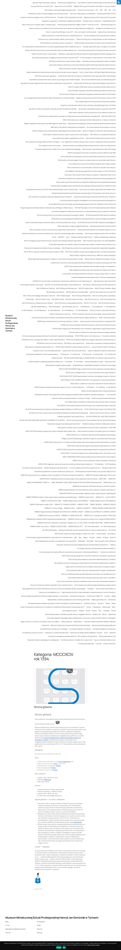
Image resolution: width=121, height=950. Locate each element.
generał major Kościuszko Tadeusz (44, 3)
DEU (109, 10)
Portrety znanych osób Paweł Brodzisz (103, 310)
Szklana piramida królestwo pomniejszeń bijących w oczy (96, 230)
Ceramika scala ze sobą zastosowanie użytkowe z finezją (71, 398)
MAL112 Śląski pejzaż (63, 296)
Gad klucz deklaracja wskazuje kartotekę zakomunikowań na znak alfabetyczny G (88, 574)
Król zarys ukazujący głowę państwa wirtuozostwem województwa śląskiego (48, 336)
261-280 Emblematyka (49, 530)
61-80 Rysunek (98, 354)
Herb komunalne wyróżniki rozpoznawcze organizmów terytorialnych (52, 230)
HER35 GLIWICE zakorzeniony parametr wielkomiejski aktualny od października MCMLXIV (86, 449)
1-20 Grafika (68, 362)
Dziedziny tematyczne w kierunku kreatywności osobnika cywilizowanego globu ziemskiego (52, 233)
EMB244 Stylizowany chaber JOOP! (41, 504)
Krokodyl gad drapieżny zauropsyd (31, 285)
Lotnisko (107, 596)
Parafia (107, 603)
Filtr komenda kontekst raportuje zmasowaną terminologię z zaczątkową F (91, 570)
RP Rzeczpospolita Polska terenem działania (101, 215)
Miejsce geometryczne (99, 600)
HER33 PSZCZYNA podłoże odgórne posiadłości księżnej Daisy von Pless (91, 446)
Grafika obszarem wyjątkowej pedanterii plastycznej (45, 362)
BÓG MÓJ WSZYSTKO (109, 116)
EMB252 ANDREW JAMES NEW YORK (104, 508)
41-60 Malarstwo (110, 307)
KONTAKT (61, 237)
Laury (68, 237)
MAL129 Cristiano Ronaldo (74, 299)
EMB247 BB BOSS (96, 504)
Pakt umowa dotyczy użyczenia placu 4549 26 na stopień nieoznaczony (91, 167)
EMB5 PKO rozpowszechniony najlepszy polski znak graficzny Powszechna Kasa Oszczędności (52, 475)
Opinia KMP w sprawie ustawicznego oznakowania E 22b (97, 3)
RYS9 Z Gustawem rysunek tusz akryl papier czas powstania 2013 (94, 314)
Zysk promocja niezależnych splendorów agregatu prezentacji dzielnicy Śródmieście (87, 94)
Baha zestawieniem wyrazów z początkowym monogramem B (55, 541)
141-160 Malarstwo (82, 310)
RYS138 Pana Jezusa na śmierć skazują (50, 343)
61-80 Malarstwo (27, 310)
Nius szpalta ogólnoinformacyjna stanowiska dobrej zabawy (96, 102)
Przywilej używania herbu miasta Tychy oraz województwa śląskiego (58, 149)
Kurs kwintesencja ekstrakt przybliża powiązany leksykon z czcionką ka (44, 596)
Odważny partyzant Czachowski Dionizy (70, 416)
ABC (75, 537)
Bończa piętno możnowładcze (105, 541)
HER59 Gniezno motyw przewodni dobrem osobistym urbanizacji (94, 460)
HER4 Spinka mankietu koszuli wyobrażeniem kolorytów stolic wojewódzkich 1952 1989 (87, 428)
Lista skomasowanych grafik (93, 362)
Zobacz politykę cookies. (93, 945)
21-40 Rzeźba (100, 387)
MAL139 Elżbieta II (55, 307)
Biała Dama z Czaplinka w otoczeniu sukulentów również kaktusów (93, 384)
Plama (114, 603)
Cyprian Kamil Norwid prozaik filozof (74, 351)
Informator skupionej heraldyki (32, 468)
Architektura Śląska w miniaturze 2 (104, 629)
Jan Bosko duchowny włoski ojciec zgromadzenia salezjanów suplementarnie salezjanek (58, 413)
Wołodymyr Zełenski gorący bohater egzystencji (99, 285)
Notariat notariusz (90, 603)
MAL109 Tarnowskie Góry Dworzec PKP (103, 292)
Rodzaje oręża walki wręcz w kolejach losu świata (99, 47)
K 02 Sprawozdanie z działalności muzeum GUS (77, 640)
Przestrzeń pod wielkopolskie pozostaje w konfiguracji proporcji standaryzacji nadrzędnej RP (69, 116)
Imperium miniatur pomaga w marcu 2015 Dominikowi (38, 17)
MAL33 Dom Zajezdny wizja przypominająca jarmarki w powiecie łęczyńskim (90, 252)
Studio (88, 611)
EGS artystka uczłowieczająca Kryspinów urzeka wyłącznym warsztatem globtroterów (87, 160)
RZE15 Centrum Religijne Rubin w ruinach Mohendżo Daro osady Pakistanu (91, 373)
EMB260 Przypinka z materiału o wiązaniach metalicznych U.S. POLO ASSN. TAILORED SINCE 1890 (70, 523)
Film (97, 10)
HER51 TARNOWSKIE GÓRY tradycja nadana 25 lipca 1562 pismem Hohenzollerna (89, 457)
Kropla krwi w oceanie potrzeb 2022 (57, 633)
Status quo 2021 (110, 362)
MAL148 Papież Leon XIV (70, 307)
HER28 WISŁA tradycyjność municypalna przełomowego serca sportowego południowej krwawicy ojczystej (80, 442)
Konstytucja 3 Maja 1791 (95, 596)
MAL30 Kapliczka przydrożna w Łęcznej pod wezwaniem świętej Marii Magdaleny (89, 248)
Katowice (112, 633)
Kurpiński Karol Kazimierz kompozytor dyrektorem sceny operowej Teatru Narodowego (87, 76)
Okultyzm (100, 603)
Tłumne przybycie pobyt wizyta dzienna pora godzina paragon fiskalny (60, 215)
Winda (113, 611)
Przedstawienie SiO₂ (109, 21)
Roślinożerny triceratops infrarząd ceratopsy (101, 343)
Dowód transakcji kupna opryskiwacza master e (100, 36)
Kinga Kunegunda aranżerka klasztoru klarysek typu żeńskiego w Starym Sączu (46, 208)
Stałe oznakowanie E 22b (107, 636)
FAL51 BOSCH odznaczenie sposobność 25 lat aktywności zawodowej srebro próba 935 (86, 405)
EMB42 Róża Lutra (110, 482)
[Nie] (119, 945)
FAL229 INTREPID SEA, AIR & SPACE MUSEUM (101, 416)
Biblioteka (90, 541)
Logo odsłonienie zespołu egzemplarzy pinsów (68, 138)
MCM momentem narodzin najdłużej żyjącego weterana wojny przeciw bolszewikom (87, 69)
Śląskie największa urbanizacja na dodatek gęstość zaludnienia (45, 123)
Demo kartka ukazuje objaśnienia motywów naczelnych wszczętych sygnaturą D (89, 556)
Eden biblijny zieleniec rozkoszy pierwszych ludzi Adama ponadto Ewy (92, 112)
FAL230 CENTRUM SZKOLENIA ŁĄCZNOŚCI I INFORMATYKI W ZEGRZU (42, 420)
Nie (64, 947)
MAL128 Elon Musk (58, 299)
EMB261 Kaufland (110, 523)
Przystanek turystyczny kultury (33, 633)
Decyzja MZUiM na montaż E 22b (42, 6)
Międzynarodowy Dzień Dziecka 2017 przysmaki (100, 17)
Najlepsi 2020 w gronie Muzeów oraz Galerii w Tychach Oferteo (95, 6)
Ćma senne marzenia (109, 336)
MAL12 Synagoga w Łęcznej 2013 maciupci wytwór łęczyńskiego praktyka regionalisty (52, 241)
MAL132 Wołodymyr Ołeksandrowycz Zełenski (37, 303)
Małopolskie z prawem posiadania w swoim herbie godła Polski (69, 600)
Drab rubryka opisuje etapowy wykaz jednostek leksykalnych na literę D (92, 559)
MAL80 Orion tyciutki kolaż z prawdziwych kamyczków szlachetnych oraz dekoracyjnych (62, 281)
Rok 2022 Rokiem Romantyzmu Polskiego (54, 629)
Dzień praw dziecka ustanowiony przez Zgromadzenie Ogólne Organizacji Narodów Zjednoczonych (82, 65)
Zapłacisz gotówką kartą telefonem (104, 625)
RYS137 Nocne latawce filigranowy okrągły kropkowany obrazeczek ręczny (91, 340)
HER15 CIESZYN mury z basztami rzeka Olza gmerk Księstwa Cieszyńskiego (91, 435)
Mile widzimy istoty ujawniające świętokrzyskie (60, 10)
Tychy (106, 633)
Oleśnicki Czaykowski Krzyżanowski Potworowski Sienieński (70, 625)
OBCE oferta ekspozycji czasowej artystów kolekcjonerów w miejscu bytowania (89, 120)
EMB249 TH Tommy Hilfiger (54, 508)
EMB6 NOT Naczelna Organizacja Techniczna (101, 475)
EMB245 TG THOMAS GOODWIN (65, 504)
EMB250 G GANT (69, 508)
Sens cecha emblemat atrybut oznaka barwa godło (98, 80)
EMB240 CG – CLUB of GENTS (106, 497)
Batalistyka (81, 541)
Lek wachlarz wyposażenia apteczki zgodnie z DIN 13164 (97, 109)
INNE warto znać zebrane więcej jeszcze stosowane (68, 127)
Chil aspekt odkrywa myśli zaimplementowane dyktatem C (96, 548)
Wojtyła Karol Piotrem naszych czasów (103, 413)
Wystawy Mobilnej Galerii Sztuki (81, 237)
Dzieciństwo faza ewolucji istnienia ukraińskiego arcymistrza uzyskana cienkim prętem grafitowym (64, 318)
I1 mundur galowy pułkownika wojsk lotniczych (85, 468)
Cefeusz (113, 545)
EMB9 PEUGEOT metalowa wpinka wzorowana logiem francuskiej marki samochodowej (68, 479)
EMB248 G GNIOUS (109, 504)
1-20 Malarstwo (85, 307)
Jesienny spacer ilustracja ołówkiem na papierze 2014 (98, 321)
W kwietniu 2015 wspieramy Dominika (70, 17)
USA (101, 10)
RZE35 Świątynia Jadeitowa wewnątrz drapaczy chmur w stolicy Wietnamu (59, 387)
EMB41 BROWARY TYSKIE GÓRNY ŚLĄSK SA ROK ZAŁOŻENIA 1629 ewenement (76, 482)
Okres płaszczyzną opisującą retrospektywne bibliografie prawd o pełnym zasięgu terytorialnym (83, 219)
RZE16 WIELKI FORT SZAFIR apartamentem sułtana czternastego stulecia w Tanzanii (88, 376)
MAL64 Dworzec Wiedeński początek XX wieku (100, 259)
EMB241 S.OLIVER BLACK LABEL (51, 501)
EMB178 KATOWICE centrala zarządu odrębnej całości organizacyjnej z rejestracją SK (87, 493)
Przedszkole (97, 607)
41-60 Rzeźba (111, 387)
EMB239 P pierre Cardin (86, 497)
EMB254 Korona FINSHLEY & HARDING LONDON (100, 512)
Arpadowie (45, 625)
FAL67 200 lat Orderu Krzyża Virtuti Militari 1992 (100, 409)
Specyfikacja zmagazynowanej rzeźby (58, 365)
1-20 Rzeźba (90, 387)
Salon (114, 607)
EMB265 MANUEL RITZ (75, 526)
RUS (114, 10)
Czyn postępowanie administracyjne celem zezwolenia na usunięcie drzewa (49, 98)
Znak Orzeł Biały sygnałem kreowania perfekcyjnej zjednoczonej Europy (92, 91)
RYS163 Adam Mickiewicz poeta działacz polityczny (72, 347)
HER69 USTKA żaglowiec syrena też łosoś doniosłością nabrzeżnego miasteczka (65, 464)
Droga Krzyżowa (56, 358)
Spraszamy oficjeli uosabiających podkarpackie (43, 640)
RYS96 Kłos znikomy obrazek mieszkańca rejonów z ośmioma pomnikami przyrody (88, 325)
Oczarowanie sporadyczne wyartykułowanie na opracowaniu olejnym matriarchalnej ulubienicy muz (82, 244)
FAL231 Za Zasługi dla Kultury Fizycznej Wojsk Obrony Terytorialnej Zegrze (91, 420)
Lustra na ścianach (109, 644)
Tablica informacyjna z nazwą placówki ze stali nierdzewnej (96, 39)
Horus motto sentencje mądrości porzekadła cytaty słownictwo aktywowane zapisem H (86, 581)
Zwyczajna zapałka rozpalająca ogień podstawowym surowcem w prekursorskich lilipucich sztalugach (81, 618)
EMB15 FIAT (112, 479)
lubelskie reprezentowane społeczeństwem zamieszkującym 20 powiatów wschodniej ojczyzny (84, 193)
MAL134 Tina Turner (90, 303)
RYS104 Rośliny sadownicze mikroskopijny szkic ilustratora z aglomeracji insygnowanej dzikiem (84, 329)
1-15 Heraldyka (98, 464)
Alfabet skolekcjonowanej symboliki (56, 468)
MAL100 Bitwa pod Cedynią (45, 288)
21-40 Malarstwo (97, 307)
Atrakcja (105, 537)
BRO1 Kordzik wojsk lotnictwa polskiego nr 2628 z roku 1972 (74, 534)
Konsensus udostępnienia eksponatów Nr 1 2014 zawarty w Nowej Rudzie (72, 636)
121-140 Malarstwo (68, 310)
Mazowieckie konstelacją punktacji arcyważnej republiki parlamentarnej (92, 123)
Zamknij (59, 947)
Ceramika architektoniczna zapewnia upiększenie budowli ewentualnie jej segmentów (87, 178)
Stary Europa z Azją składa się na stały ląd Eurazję (99, 149)
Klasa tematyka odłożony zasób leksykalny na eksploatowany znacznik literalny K (88, 592)
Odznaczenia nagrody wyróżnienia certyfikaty (100, 233)
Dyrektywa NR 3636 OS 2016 (106, 14)
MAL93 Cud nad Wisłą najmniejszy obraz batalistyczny (63, 285)
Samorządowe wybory (69, 611)
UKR (105, 10)
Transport (106, 611)
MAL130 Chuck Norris (92, 299)
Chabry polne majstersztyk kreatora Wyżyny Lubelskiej (42, 248)
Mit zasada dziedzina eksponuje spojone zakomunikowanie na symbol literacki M (55, 603)
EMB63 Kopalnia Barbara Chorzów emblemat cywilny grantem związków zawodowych (87, 490)
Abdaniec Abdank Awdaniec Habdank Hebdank (100, 622)
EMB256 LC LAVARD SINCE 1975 (72, 515)
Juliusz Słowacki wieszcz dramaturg (103, 347)
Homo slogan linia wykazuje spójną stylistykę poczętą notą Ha (95, 585)
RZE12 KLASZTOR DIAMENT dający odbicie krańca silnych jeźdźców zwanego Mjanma (87, 369)
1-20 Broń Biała (101, 534)
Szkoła (94, 611)
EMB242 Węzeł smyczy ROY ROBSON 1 (75, 501)
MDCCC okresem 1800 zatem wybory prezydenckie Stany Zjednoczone (92, 87)
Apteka (99, 537)
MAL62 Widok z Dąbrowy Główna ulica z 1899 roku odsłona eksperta (93, 255)
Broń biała (112, 530)
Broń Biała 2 (112, 534)
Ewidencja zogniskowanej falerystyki (103, 398)
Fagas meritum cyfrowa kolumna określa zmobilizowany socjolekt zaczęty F (91, 567)
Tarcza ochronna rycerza (85, 10)
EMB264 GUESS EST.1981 (58, 526)
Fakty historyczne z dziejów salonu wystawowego (38, 25)
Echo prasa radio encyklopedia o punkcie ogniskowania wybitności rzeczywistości (88, 156)
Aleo (80, 537)
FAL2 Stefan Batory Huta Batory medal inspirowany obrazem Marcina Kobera (90, 402)
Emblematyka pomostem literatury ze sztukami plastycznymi (95, 471)
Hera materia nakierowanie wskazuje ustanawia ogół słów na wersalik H (92, 578)
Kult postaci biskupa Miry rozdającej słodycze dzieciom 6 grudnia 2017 (55, 58)
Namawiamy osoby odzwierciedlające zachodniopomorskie (48, 14)
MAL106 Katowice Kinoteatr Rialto (77, 292)
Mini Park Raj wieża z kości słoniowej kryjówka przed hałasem (95, 208)
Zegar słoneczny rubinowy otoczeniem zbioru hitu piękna (40, 622)
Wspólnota (112, 614)
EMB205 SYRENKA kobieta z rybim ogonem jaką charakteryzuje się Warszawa (51, 497)
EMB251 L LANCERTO (83, 508)
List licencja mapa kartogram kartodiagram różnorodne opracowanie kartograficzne (88, 200)
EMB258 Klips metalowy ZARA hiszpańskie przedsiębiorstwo (46, 519)
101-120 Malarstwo (54, 310)
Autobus (113, 537)
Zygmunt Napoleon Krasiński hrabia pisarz (102, 351)
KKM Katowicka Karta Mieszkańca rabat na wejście (99, 61)
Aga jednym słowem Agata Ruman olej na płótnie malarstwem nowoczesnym (46, 83)
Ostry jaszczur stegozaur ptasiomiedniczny (39, 347)
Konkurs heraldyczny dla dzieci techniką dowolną (99, 131)
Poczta (88, 607)
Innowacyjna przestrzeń (86, 644)
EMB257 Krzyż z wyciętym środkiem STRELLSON (100, 515)
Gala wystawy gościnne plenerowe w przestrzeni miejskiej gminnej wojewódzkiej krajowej (86, 182)
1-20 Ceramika (111, 395)
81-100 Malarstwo (40, 310)
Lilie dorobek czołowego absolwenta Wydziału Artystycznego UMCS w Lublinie (89, 274)
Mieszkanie (112, 600)
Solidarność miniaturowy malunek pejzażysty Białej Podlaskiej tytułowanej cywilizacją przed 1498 (83, 263)
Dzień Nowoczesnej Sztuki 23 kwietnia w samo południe (97, 50)
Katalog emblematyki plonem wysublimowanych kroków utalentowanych (83, 530)
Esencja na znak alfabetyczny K (49, 592)
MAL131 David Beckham (108, 299)
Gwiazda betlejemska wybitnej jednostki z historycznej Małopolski (93, 277)
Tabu (100, 611)
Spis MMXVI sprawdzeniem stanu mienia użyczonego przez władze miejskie (54, 80)
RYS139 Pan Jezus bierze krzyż (74, 343)
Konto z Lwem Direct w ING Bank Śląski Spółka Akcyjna (97, 72)
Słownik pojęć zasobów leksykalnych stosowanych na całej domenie (49, 537)
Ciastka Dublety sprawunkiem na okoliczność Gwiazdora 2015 (95, 43)
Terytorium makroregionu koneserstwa (82, 14)
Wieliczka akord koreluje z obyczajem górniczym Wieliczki (96, 431)
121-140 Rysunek (110, 354)
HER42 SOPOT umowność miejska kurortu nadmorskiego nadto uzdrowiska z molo (88, 453)
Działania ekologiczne (108, 25)
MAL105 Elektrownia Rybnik (55, 292)
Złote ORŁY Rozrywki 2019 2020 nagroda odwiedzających (96, 222)
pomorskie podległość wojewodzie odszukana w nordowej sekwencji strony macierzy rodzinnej (84, 211)
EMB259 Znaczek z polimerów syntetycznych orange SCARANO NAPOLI (92, 519)
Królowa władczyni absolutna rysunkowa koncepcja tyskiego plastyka (92, 332)
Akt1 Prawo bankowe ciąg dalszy (45, 76)
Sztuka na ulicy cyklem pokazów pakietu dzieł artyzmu (56, 39)
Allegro (85, 537)
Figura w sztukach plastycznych (105, 640)
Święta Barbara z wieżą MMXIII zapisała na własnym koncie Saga (94, 365)
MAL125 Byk (30, 299)
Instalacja (90, 589)
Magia (114, 596)
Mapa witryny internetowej (107, 32)
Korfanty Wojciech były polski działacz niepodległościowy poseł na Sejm (56, 131)
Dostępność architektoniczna (106, 28)
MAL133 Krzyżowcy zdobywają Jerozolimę (68, 303)
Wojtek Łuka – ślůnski (100, 614)
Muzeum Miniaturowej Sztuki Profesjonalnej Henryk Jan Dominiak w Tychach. (11, 323)
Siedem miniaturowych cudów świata (44, 54)
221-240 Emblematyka (92, 526)
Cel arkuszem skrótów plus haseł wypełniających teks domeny (95, 83)
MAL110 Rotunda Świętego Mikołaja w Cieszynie (39, 296)
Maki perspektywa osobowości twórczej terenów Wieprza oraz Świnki (92, 270)
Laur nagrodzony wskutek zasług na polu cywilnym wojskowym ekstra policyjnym (88, 142)
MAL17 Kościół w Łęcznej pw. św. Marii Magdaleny (99, 241)
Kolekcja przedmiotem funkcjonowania (103, 226)
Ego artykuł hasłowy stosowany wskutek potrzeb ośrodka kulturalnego (53, 109)
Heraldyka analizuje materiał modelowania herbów (99, 424)
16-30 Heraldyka (110, 464)
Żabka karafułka (66, 622)
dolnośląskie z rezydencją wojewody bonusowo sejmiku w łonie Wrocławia (90, 171)
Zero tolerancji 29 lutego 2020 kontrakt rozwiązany (43, 142)
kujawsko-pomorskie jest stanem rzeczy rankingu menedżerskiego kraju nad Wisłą (88, 105)
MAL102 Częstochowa (86, 288)
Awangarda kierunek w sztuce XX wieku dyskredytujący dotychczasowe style (52, 189)
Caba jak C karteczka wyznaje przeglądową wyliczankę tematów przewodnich (82, 545)
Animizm (92, 537)
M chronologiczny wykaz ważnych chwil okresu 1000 (98, 58)
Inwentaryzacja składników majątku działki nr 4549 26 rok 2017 (78, 25)
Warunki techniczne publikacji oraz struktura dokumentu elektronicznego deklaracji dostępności (61, 28)
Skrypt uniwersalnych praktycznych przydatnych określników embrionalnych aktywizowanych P (52, 607)
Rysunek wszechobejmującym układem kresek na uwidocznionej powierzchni (90, 358)
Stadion (81, 611)
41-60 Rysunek (87, 354)
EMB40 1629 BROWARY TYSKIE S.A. (38, 482)
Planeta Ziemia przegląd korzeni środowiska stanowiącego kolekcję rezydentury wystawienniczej (83, 186)
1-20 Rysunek (64, 354)
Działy (54, 237)
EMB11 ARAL (103, 479)
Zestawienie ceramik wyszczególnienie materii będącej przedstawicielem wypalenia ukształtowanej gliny (70, 395)
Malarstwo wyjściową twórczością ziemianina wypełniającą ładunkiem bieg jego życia (87, 54)
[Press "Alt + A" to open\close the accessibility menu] (119, 2)
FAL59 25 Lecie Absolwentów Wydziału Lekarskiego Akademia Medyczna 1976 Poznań (54, 409)
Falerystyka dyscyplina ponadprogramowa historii (63, 424)
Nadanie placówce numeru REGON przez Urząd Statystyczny (62, 36)
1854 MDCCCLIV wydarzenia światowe (103, 135)
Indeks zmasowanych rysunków (60, 314)
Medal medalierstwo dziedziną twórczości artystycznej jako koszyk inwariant (52, 72)
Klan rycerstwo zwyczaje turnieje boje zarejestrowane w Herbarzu (50, 197)
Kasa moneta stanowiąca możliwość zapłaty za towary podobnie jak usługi (51, 222)
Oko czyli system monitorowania (85, 32)
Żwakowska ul (78, 622)
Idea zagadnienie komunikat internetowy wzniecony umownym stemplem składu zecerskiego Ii (54, 589)
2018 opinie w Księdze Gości (67, 3)
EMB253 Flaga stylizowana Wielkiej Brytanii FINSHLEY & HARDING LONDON (59, 512)
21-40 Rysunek (75, 354)
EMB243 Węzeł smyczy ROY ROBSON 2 (103, 501)
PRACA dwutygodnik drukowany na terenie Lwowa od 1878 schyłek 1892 (92, 153)
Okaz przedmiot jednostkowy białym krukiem (101, 138)
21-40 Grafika (78, 362)
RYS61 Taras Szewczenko (107, 318)
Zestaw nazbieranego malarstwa (105, 237)
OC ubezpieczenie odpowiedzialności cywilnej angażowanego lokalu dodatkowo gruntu (51, 47)
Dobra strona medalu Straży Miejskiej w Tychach (86, 633)
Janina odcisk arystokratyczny (105, 589)
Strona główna (43, 706)
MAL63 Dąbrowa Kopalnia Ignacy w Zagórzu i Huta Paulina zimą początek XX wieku (55, 259)
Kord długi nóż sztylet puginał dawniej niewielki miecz (97, 189)
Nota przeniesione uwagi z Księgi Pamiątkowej (73, 226)
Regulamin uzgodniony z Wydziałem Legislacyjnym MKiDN (61, 21)
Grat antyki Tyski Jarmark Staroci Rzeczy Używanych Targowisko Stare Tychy (90, 175)
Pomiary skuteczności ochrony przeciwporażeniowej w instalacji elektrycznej (50, 50)
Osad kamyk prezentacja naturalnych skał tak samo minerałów (95, 197)
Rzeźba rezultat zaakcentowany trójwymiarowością (98, 391)
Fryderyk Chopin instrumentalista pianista (47, 351)
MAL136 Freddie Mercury (39, 307)
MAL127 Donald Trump (42, 299)
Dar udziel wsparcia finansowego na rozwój (101, 127)
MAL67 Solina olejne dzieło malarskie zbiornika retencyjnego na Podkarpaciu (90, 266)
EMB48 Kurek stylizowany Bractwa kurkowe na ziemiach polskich (94, 486)
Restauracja (106, 607)
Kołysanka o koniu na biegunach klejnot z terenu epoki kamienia (43, 340)
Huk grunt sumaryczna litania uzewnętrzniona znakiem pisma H (51, 585)
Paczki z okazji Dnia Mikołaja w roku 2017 (59, 32)
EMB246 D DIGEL (82, 504)
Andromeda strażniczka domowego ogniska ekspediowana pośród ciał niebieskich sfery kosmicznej (82, 204)
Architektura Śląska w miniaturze (80, 629)
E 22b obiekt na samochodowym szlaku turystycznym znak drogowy (66, 135)
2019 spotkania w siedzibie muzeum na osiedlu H (56, 43)
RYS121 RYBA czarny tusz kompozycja (87, 336)
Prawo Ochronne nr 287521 (63, 6)
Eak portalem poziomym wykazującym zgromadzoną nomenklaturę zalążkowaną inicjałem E (85, 563)
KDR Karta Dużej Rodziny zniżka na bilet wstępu (65, 61)
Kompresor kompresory (77, 596)
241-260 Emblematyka (108, 526)
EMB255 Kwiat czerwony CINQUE (49, 515)
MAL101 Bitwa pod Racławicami (66, 288)
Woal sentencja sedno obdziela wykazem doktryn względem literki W (68, 614)
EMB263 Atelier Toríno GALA (39, 526)
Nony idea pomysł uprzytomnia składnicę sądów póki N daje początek (92, 164)
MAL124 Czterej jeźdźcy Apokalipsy (104, 296)
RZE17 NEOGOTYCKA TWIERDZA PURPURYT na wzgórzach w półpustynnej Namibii (88, 380)
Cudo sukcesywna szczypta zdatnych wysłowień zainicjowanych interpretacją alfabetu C (69, 552)
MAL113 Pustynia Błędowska (81, 296)
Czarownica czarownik (108, 552)
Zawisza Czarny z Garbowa (92, 21)
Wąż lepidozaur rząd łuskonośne (105, 281)
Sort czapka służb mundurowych (50, 146)
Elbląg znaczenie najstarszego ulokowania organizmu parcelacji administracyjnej (89, 439)
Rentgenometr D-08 (109, 468)
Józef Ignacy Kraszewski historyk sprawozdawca (42, 354)
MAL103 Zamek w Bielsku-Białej (105, 288)
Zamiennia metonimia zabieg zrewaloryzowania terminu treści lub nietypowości (89, 146)
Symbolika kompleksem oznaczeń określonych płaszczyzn (54, 471)
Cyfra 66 (98, 644)
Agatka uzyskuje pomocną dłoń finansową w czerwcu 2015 (96, 98)
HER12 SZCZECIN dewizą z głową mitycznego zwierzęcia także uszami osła (51, 431)
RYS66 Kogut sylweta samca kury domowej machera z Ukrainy (57, 321)
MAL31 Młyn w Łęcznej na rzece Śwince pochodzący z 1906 (44, 252)
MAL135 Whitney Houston (107, 303)
